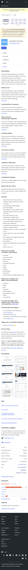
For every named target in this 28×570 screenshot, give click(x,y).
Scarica (4, 48)
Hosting (3, 521)
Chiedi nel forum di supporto (8, 508)
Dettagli (4, 53)
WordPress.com (5, 539)
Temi (16, 519)
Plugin (16, 521)
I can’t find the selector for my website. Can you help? (7, 414)
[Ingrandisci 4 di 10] (11, 383)
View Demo (4, 100)
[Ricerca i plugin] (15, 15)
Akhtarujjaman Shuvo (15, 43)
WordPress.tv (5, 535)
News (2, 519)
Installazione (6, 59)
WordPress (11, 325)
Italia (5, 552)
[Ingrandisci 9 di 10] (25, 384)
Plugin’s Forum (10, 318)
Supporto (5, 66)
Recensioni (5, 56)
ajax (18, 467)
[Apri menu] (26, 2)
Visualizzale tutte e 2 (22, 464)
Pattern (16, 523)
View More (4, 173)
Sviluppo (5, 63)
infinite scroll (18, 472)
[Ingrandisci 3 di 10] (11, 374)
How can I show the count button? (9, 405)
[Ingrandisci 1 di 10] (11, 357)
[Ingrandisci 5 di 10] (11, 391)
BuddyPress (4, 546)
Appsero (14, 332)
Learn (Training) (5, 528)
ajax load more (23, 467)
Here (15, 314)
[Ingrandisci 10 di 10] (25, 392)
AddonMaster (7, 442)
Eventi (16, 530)
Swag (17, 535)
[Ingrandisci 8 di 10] (25, 374)
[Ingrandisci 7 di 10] (25, 366)
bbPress (4, 543)
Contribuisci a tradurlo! (14, 10)
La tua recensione (5, 498)
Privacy (3, 523)
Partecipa (17, 528)
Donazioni (18, 532)
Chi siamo (3, 516)
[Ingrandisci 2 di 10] (11, 366)
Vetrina (16, 516)
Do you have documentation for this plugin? (11, 418)
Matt (3, 541)
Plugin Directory (4, 5)
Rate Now (15, 304)
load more (24, 472)
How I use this (4, 409)
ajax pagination (23, 470)
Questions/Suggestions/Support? (9, 422)
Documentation (8, 312)
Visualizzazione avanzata (7, 476)
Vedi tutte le (24, 498)
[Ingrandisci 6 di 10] (25, 357)
